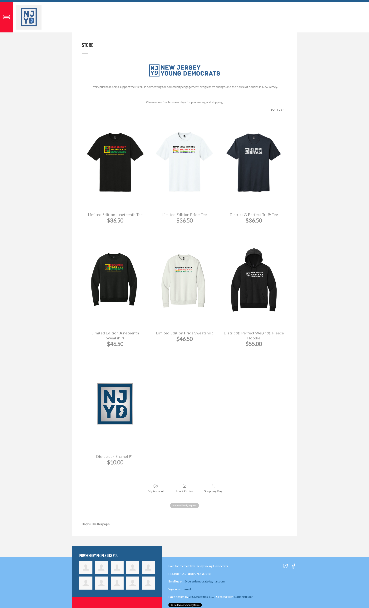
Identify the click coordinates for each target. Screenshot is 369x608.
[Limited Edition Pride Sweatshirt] (184, 280)
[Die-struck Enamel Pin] (115, 404)
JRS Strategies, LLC (201, 596)
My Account (156, 491)
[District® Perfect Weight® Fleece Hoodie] (253, 280)
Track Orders (185, 491)
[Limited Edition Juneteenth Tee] (115, 162)
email (187, 589)
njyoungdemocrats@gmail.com (204, 581)
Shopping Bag (213, 491)
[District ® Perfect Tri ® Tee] (253, 162)
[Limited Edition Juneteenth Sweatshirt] (115, 280)
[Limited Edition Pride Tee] (184, 162)
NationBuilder (243, 596)
